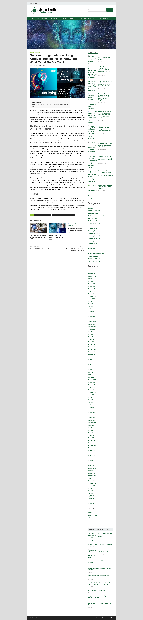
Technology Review (93, 243)
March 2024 (91, 311)
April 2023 (91, 339)
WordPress (104, 617)
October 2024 (91, 293)
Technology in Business (94, 233)
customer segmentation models (43, 214)
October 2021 (91, 359)
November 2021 (92, 357)
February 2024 (92, 314)
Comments (100, 529)
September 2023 (92, 326)
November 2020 (92, 387)
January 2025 (91, 286)
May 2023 (90, 336)
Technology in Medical (94, 238)
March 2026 (91, 271)
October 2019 (91, 420)
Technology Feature (68, 18)
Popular (92, 529)
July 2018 (90, 458)
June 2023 (90, 334)
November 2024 (92, 291)
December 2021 (92, 354)
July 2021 (90, 367)
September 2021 (92, 362)
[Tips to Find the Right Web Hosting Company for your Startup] (38, 228)
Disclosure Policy (92, 515)
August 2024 (91, 298)
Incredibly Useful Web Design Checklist (98, 590)
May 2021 (90, 372)
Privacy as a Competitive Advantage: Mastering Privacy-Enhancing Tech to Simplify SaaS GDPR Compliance (105, 97)
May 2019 (90, 432)
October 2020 (91, 389)
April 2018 (91, 465)
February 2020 (92, 410)
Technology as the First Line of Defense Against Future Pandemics (105, 186)
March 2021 (91, 377)
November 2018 (92, 448)
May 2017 (90, 470)
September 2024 (92, 296)
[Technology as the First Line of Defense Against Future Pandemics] (92, 185)
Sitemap (90, 517)
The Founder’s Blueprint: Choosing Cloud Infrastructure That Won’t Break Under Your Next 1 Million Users (104, 70)
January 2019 (91, 442)
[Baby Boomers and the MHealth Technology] (92, 550)
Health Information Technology (96, 215)
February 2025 (92, 283)
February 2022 (92, 349)
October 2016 (91, 480)
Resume (34, 106)
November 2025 (92, 276)
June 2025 (90, 281)
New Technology (42, 18)
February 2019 (92, 440)
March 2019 (91, 437)
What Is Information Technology (96, 253)
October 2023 (91, 324)
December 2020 (92, 384)
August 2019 (91, 425)
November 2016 (92, 478)
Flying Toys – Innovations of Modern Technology (100, 544)
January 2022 (91, 352)
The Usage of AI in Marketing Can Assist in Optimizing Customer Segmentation (50, 104)
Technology (54, 18)
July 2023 (90, 331)
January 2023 (91, 346)
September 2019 (92, 422)
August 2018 (91, 455)
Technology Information (86, 18)
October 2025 (91, 278)
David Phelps (42, 65)
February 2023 (92, 344)
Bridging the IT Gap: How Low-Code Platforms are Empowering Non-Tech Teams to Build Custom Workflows (104, 114)
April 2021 (91, 374)
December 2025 (92, 273)
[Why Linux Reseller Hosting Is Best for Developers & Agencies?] (92, 56)
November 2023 (92, 321)
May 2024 (90, 306)
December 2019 (92, 415)
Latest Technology (92, 218)
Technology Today (93, 246)
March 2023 (91, 341)
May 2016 (90, 493)
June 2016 (90, 490)
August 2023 (91, 329)
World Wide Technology (94, 261)
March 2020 (91, 407)
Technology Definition (93, 231)
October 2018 (91, 450)
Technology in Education (94, 236)
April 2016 (91, 496)
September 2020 (92, 392)
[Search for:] (100, 10)
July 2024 (90, 301)
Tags (108, 529)
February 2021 (92, 379)
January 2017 (91, 473)
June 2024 (90, 304)
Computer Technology (35, 52)
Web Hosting (91, 251)
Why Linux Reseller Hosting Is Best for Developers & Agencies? (105, 57)
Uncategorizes (91, 248)
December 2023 (92, 319)
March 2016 (91, 498)
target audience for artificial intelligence (63, 214)
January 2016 (91, 503)
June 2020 (90, 400)
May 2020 (90, 402)
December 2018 (92, 445)
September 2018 (92, 453)
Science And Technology (94, 223)
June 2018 (90, 460)
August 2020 (91, 394)
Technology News (102, 18)
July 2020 (90, 397)
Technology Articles (93, 228)
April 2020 (91, 405)
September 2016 (92, 483)
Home (32, 18)
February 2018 (92, 468)
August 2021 (91, 364)
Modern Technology (93, 220)
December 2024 (92, 288)
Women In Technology (94, 258)
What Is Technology (93, 256)
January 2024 (91, 316)
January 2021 (91, 382)
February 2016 (92, 501)
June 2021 (90, 369)
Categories (91, 195)
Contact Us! (91, 512)
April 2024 (91, 309)
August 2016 (91, 485)
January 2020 (91, 412)
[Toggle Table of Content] (67, 102)
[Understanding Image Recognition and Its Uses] (57, 228)
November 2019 (92, 417)
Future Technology (93, 213)
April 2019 (91, 435)
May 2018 (90, 463)
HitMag (111, 617)
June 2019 (90, 430)
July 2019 (90, 427)
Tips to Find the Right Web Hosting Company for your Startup (38, 237)
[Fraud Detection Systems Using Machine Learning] (76, 225)
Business (90, 208)
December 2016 (92, 475)
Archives (90, 198)
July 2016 (90, 488)
